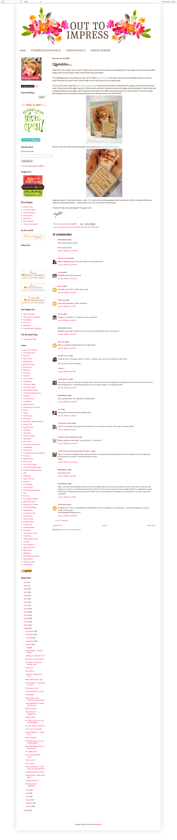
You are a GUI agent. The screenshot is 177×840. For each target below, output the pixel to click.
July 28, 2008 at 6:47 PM (67, 371)
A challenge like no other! (34, 772)
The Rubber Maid (64, 423)
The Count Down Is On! (34, 691)
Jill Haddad (62, 504)
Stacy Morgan (28, 221)
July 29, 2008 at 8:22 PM (67, 476)
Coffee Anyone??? (32, 780)
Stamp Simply (28, 519)
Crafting (26, 396)
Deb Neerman (63, 356)
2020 (26, 589)
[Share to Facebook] (92, 224)
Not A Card (27, 462)
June (28, 790)
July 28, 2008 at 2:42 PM (67, 292)
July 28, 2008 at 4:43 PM (67, 334)
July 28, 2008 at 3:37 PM (67, 306)
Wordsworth (28, 559)
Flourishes (27, 419)
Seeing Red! (29, 695)
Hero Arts (27, 441)
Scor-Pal (26, 323)
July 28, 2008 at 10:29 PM (67, 402)
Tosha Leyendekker (30, 224)
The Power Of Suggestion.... (31, 713)
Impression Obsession (75, 227)
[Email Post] (81, 224)
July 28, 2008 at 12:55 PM (67, 279)
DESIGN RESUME (101, 50)
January (29, 806)
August (29, 644)
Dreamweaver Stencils (31, 407)
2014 (26, 609)
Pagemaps (27, 476)
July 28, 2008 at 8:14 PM (67, 388)
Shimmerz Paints (29, 502)
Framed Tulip (30, 717)
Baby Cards (27, 358)
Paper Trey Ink (28, 479)
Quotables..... (30, 671)
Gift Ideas (27, 433)
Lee (59, 409)
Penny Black (27, 484)
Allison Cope (28, 207)
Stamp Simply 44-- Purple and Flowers (34, 704)
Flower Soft (27, 424)
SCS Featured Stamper (31, 490)
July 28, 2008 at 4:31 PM (67, 320)
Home (23, 50)
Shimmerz (26, 325)
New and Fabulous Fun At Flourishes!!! (34, 747)
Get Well (26, 430)
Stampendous (28, 522)
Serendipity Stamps (30, 499)
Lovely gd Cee (63, 379)
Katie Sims (27, 218)
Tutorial (26, 542)
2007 (26, 810)
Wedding (26, 553)
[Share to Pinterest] (94, 224)
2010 (26, 622)
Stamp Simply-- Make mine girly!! (35, 776)
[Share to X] (90, 224)
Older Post (151, 525)
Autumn (26, 356)
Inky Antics (27, 450)
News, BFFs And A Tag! (34, 679)
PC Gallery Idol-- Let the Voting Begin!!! (34, 721)
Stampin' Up (27, 524)
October (29, 638)
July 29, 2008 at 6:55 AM (67, 430)
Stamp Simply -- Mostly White (33, 651)
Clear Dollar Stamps (30, 390)
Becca (60, 286)
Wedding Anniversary (31, 556)
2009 (26, 625)
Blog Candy (27, 367)
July (27, 648)
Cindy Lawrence (29, 213)
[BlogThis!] (87, 224)
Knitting (26, 456)
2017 (26, 599)
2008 (26, 628)
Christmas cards (29, 387)
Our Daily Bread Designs (32, 467)
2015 (26, 605)
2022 (26, 582)
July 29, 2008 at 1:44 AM (67, 416)
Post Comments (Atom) (72, 529)
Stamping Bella (28, 527)
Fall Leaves (29, 668)
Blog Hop (26, 370)
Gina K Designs (29, 314)
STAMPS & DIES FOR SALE (46, 50)
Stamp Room (28, 516)
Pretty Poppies (31, 737)
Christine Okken (29, 210)
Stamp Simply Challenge (32, 328)
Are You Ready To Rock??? (35, 726)
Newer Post (57, 525)
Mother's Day (28, 459)
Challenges (27, 381)
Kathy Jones (28, 215)
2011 (26, 618)
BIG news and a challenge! (31, 785)
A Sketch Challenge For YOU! (34, 675)
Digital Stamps (28, 404)
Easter (25, 410)
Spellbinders (28, 510)
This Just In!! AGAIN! (33, 729)
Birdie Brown (28, 361)
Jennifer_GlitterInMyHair (68, 437)
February (29, 803)
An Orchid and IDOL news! (33, 756)
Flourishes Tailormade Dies (33, 421)
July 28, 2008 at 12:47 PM (67, 251)
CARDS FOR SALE (76, 50)
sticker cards (28, 564)
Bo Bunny (26, 373)
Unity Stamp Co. (29, 544)
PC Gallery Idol (30, 751)
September (30, 641)
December (30, 631)
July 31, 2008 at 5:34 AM (67, 497)
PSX (24, 473)
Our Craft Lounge (30, 464)
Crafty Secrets (63, 227)
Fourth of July (28, 427)
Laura (60, 272)
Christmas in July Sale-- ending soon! (34, 663)
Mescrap (61, 342)
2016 (26, 602)
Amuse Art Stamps (30, 350)
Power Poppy (28, 487)
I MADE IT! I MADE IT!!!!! (35, 656)
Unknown (61, 300)
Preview (24, 166)
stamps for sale (29, 562)
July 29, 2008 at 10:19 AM (67, 443)
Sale (24, 493)
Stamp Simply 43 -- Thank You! (34, 733)
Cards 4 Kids (28, 379)
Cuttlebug (27, 401)
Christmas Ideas (29, 384)
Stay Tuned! (30, 763)
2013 (26, 612)
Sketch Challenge (29, 507)
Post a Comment (61, 520)
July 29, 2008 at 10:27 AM (67, 462)
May (27, 793)
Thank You (27, 536)
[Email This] (85, 224)
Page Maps (27, 320)
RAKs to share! (31, 708)
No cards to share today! (34, 659)
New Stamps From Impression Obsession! (35, 699)
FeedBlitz (40, 166)
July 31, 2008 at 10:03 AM (67, 516)
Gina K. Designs (29, 436)
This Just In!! (30, 760)
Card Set (26, 376)
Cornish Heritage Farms (32, 393)
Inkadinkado (27, 447)
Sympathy (27, 530)
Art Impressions (29, 353)
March (28, 800)
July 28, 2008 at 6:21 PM (67, 348)
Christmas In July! (32, 688)
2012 (26, 615)
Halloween (27, 439)
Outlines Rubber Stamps (32, 470)
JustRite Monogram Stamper (34, 453)
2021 (26, 586)
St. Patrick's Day (29, 513)
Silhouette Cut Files (30, 504)
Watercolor (27, 550)
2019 (26, 592)
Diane (60, 314)
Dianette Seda (63, 258)
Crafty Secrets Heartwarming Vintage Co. (74, 451)
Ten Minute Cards (30, 533)
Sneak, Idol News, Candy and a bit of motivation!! (35, 768)
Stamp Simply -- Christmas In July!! (35, 684)
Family (25, 413)
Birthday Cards (28, 364)
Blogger (98, 824)
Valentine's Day (29, 547)
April (28, 796)
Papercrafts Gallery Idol (91, 227)
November (30, 634)
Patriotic (26, 481)
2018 (26, 595)
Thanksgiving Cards (30, 539)
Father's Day (28, 416)
